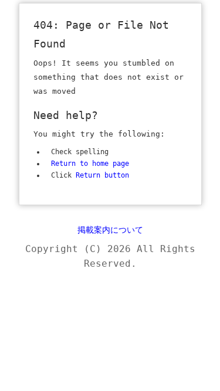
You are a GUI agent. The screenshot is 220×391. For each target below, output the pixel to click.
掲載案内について (110, 229)
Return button (102, 175)
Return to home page (90, 163)
